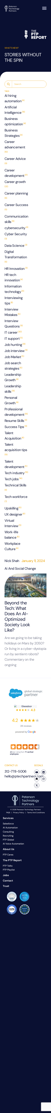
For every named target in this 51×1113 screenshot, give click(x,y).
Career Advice (15, 160)
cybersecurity (16, 228)
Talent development (16, 464)
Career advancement (15, 146)
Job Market (14, 357)
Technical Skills (15, 487)
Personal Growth (11, 400)
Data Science (16, 245)
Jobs (6, 875)
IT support (14, 338)
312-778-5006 (15, 771)
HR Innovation (16, 268)
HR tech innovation (14, 277)
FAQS (8, 812)
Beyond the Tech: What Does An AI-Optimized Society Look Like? (17, 616)
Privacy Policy (18, 812)
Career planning (16, 195)
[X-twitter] (36, 785)
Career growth (15, 184)
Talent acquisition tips (16, 449)
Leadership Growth (13, 377)
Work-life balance (12, 535)
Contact (8, 880)
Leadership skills (13, 389)
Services (8, 818)
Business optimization (15, 121)
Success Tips (16, 427)
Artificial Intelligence (15, 110)
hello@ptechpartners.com (24, 776)
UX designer (15, 514)
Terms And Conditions (36, 812)
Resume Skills (16, 420)
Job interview (16, 351)
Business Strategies (13, 133)
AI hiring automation (14, 98)
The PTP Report (12, 860)
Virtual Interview (13, 523)
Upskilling (13, 508)
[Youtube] (36, 772)
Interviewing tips (14, 300)
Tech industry (16, 473)
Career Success (16, 207)
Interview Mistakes (12, 312)
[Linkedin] (43, 772)
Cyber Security (16, 236)
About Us (8, 849)
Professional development (16, 412)
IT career (13, 332)
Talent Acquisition (14, 436)
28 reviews (25, 725)
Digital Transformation (16, 256)
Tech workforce (16, 498)
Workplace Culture (12, 546)
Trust (6, 886)
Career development (16, 173)
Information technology (14, 289)
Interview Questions (14, 323)
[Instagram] (43, 778)
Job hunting (15, 344)
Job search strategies (13, 366)
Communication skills (16, 219)
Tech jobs (13, 479)
